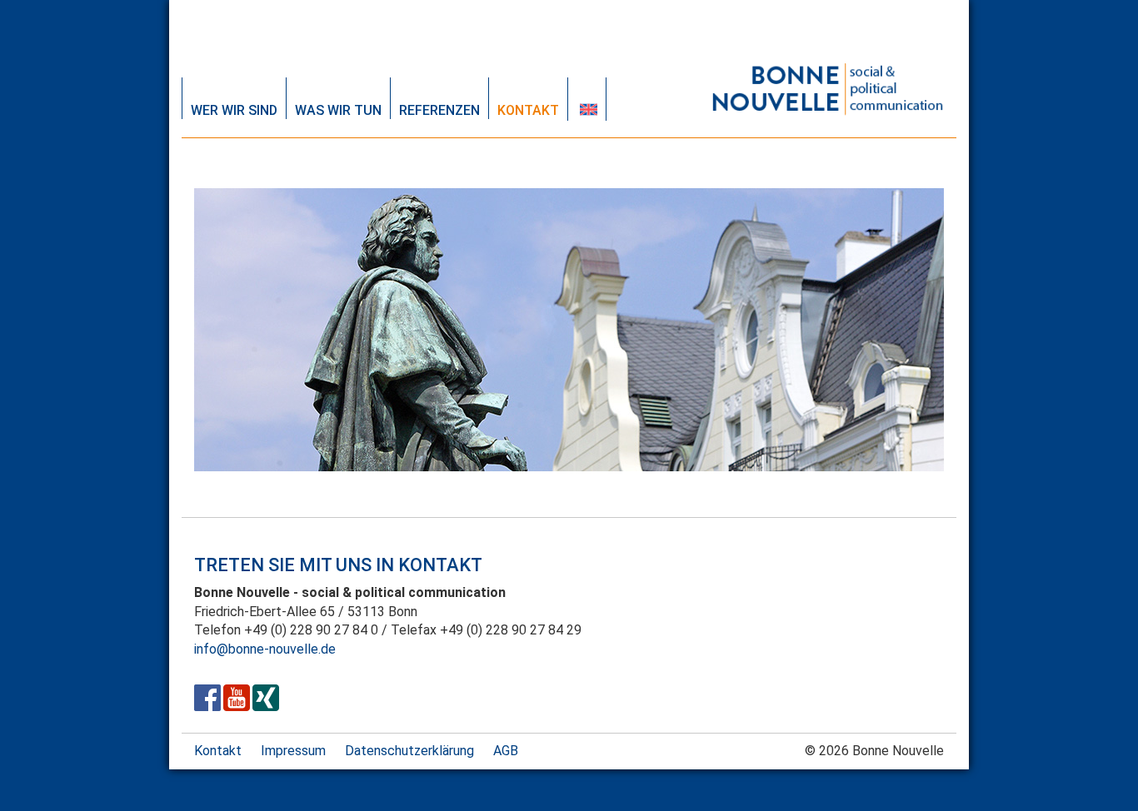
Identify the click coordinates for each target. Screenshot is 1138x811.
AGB (505, 751)
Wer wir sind (234, 110)
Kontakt (528, 110)
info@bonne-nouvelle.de (265, 649)
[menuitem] (587, 99)
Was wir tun (338, 110)
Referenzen (439, 110)
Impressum (293, 751)
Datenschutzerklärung (409, 751)
